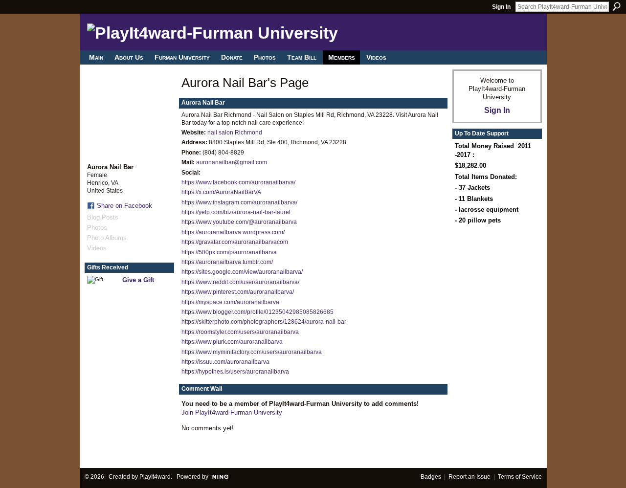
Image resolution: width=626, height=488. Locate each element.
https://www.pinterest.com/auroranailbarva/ (237, 291)
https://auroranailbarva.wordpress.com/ (233, 232)
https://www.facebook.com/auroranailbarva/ (238, 182)
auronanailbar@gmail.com (231, 162)
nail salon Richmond (234, 132)
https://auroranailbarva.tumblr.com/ (227, 262)
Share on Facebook (124, 205)
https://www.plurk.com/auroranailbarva (232, 341)
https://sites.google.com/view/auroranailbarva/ (242, 271)
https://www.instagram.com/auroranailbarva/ (239, 202)
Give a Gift (138, 280)
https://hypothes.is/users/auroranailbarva (235, 371)
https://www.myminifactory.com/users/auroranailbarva (251, 352)
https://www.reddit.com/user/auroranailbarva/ (240, 282)
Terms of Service (520, 476)
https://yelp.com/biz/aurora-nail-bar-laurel (236, 212)
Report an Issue (469, 476)
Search (617, 6)
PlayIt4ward (155, 476)
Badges (431, 476)
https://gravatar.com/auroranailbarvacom (234, 242)
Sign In (501, 6)
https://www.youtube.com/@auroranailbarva (239, 222)
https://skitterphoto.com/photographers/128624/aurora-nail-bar (263, 321)
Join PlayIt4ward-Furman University (231, 412)
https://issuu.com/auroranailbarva (225, 361)
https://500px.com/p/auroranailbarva (229, 252)
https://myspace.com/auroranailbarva (230, 302)
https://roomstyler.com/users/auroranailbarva (240, 332)
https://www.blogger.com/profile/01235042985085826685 (257, 312)
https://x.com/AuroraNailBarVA (221, 192)
